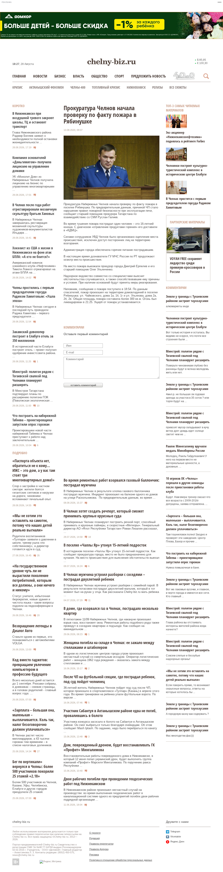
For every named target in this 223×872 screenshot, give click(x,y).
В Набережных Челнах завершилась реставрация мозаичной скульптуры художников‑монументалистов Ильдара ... (32, 226)
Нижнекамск (136, 87)
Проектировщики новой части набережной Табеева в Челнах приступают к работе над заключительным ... (32, 435)
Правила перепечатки (101, 843)
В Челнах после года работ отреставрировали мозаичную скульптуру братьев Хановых (34, 209)
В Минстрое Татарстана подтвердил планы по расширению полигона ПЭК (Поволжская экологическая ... (32, 395)
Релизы (157, 87)
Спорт (119, 76)
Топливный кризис (106, 87)
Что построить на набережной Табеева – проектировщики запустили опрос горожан (34, 420)
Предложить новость (148, 76)
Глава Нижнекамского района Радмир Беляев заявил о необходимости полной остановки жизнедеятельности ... (34, 137)
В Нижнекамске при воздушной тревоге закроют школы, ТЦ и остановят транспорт (33, 120)
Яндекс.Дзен (177, 841)
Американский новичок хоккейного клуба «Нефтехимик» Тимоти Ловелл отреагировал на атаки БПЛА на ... (34, 267)
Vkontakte (175, 836)
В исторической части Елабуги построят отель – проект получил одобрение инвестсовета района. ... (34, 351)
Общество (99, 76)
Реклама (94, 854)
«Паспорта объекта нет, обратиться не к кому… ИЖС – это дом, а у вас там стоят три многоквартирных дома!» (33, 470)
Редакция (94, 838)
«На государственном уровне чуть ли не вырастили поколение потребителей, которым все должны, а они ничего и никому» (33, 577)
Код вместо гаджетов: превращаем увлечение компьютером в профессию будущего (31, 667)
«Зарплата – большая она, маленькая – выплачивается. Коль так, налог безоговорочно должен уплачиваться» (33, 719)
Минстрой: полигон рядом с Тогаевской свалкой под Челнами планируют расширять (33, 378)
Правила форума (98, 849)
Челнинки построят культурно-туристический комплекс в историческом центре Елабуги (187, 169)
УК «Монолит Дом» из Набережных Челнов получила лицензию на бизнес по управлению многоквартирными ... (33, 183)
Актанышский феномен (46, 87)
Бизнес (60, 76)
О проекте (95, 833)
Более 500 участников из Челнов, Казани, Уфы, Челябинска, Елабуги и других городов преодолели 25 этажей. (34, 787)
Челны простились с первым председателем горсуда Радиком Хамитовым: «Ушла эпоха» (33, 294)
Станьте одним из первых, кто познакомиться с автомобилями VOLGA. (33, 640)
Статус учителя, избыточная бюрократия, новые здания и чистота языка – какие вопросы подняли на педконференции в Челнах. (33, 602)
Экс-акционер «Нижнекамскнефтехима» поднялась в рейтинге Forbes (185, 136)
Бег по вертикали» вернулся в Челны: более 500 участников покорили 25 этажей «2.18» (33, 769)
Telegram (175, 831)
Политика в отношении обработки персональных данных (120, 860)
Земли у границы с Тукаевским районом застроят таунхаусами (187, 298)
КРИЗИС (17, 87)
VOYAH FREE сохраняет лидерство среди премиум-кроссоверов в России (187, 265)
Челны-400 (77, 87)
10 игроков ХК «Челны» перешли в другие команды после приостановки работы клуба (185, 485)
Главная (19, 76)
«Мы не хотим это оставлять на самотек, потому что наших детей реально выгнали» (32, 523)
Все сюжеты (177, 87)
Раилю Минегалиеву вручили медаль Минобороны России (186, 448)
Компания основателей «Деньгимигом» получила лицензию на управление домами (31, 164)
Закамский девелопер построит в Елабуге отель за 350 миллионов (32, 336)
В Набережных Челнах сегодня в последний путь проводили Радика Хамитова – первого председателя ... (34, 311)
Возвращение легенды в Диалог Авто (32, 628)
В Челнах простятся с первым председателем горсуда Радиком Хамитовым (188, 202)
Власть (78, 76)
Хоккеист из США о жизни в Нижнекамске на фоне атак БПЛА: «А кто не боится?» (32, 252)
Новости (40, 76)
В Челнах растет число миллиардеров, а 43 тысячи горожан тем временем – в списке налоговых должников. (32, 740)
